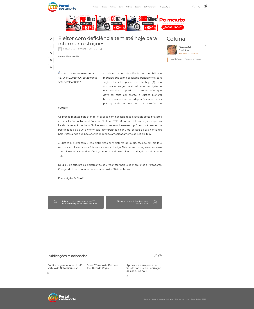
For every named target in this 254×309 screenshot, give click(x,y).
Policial (95, 7)
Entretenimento (150, 7)
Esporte (138, 7)
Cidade (104, 7)
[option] (65, 267)
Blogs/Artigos (165, 7)
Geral (121, 7)
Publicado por (69, 49)
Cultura (129, 7)
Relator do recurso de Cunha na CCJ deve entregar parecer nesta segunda (79, 202)
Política (113, 7)
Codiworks (169, 299)
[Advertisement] (105, 230)
